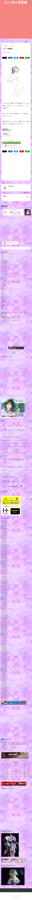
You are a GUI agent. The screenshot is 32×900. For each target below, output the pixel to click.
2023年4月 (4, 583)
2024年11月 (4, 549)
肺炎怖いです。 (5, 745)
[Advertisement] (16, 21)
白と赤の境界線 (16, 2)
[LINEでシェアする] (27, 58)
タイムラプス (4, 271)
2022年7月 (4, 599)
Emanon (19, 897)
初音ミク (6, 481)
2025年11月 (4, 530)
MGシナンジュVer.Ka (7, 446)
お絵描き (5, 45)
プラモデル (4, 278)
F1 (4, 425)
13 (7, 771)
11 (28, 769)
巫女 (4, 486)
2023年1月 (4, 589)
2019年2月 (4, 673)
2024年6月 (4, 558)
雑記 (2, 308)
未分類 (3, 296)
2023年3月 (4, 585)
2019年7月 (4, 664)
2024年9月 (4, 553)
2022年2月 (4, 608)
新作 (2, 290)
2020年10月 (4, 637)
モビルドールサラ (6, 473)
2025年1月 (4, 546)
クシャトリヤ (18, 452)
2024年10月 (4, 551)
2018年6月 (4, 687)
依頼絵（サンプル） (6, 283)
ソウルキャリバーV (6, 455)
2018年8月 (4, 683)
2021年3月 (4, 628)
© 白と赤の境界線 (16, 895)
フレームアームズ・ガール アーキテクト (15, 460)
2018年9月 (4, 681)
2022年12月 (4, 590)
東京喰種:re (12, 486)
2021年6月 (4, 623)
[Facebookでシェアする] (10, 58)
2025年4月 (4, 542)
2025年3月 (4, 544)
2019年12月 (4, 655)
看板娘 (3, 305)
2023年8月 (4, 576)
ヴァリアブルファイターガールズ (9, 282)
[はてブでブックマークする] (16, 58)
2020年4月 (4, 648)
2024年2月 (4, 565)
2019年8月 (4, 662)
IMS (2, 257)
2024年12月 (4, 548)
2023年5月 (4, 581)
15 (16, 771)
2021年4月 (4, 626)
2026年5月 (4, 521)
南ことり (15, 481)
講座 (2, 307)
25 (28, 774)
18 (28, 771)
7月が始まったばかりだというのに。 (10, 742)
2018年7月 (4, 685)
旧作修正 (3, 294)
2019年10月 (4, 658)
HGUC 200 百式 (6, 433)
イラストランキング (7, 131)
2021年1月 (4, 631)
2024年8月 (4, 555)
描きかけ (12, 45)
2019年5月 (4, 667)
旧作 (2, 292)
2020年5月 (4, 646)
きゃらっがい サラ (8, 452)
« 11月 (2, 779)
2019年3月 (4, 671)
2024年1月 (4, 567)
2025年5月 (4, 540)
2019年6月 (4, 665)
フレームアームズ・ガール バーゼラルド (15, 468)
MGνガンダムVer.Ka (7, 440)
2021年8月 (4, 619)
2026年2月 (4, 524)
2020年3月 (4, 649)
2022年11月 (4, 592)
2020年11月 (4, 635)
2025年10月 (4, 531)
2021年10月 (4, 615)
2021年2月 (4, 630)
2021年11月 (4, 614)
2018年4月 (4, 690)
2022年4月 (4, 605)
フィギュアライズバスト (7, 274)
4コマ (2, 255)
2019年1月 (4, 674)
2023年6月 (4, 580)
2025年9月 (4, 533)
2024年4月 (4, 562)
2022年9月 (4, 596)
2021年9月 (4, 617)
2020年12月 (4, 633)
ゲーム (3, 269)
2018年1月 (4, 696)
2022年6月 (4, 601)
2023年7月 (4, 578)
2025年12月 (4, 528)
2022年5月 (4, 603)
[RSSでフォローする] (17, 890)
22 (16, 774)
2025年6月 (4, 539)
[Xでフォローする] (14, 890)
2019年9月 (4, 660)
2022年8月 (4, 598)
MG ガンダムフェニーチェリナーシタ (10, 443)
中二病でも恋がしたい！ (11, 477)
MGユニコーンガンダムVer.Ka (20, 446)
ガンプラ (3, 264)
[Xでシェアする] (4, 58)
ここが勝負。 (4, 749)
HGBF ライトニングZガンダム (14, 430)
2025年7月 (4, 537)
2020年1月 (4, 653)
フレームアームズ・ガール (7, 276)
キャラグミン (4, 266)
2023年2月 (4, 587)
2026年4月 (4, 523)
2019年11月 (4, 656)
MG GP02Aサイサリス (19, 440)
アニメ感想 (4, 262)
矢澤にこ (7, 491)
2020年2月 (4, 651)
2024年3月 (4, 564)
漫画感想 (3, 301)
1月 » (6, 779)
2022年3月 (4, 606)
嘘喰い (23, 481)
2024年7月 (4, 556)
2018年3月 (4, 692)
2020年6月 (4, 644)
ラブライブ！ (4, 280)
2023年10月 (4, 573)
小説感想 (3, 285)
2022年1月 (4, 610)
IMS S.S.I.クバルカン (11, 437)
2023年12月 (4, 569)
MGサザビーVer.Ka (25, 443)
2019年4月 (4, 669)
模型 (2, 298)
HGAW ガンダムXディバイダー (18, 425)
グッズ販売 (4, 267)
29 (16, 776)
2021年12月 (4, 612)
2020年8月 (4, 640)
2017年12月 (4, 698)
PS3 (2, 258)
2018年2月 (4, 694)
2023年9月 (4, 574)
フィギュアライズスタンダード (8, 273)
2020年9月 (4, 639)
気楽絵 (3, 299)
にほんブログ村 (6, 136)
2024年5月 (4, 560)
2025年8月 (4, 535)
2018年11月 (4, 678)
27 (7, 776)
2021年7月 (4, 621)
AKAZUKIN (24, 744)
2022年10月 (4, 594)
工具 (2, 287)
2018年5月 (4, 689)
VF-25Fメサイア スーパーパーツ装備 (10, 449)
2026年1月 (4, 526)
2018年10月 (4, 680)
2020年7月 (4, 642)
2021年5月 (4, 624)
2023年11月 (4, 571)
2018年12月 (4, 676)
